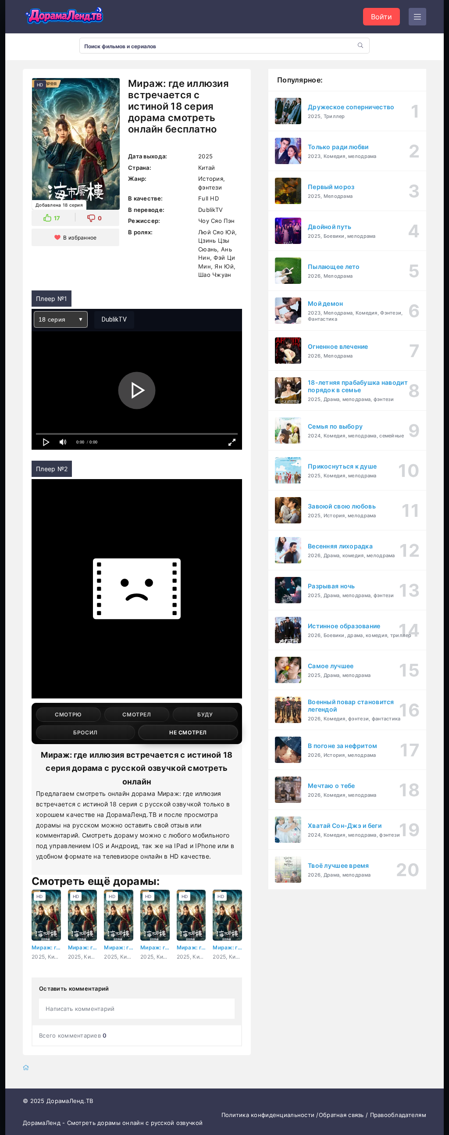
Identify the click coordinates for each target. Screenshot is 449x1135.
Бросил (85, 732)
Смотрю (68, 714)
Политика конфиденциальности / (270, 1114)
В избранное (79, 237)
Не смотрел (188, 732)
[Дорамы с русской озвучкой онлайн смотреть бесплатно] (64, 17)
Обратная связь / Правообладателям (372, 1114)
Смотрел (136, 714)
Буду (205, 714)
